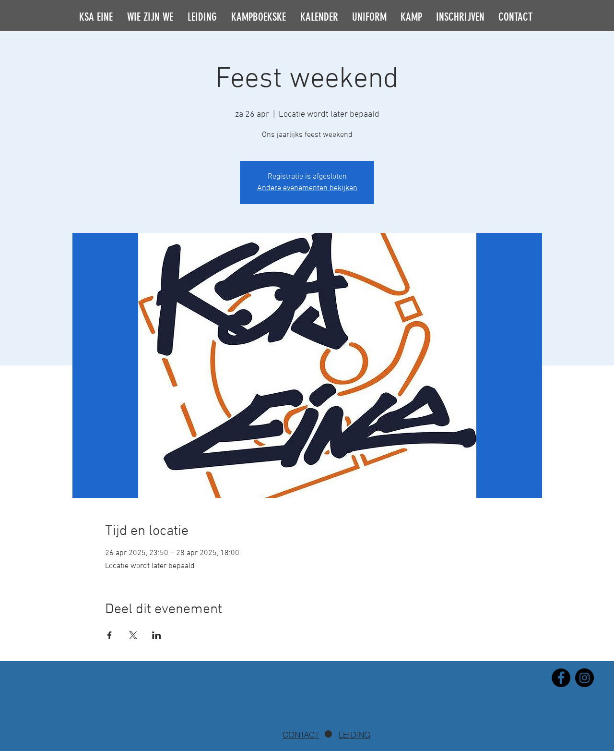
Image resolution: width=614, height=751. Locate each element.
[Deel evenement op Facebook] (109, 635)
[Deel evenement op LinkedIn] (156, 635)
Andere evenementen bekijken (307, 188)
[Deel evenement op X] (133, 635)
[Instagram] (584, 677)
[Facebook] (561, 677)
